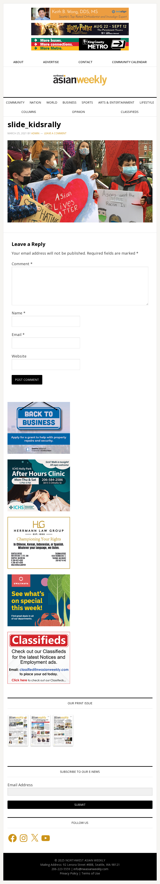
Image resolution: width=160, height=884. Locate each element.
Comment (22, 263)
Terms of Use (90, 873)
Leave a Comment (55, 133)
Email (18, 334)
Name (18, 312)
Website (19, 356)
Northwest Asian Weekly (79, 80)
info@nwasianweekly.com (91, 869)
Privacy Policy (69, 873)
